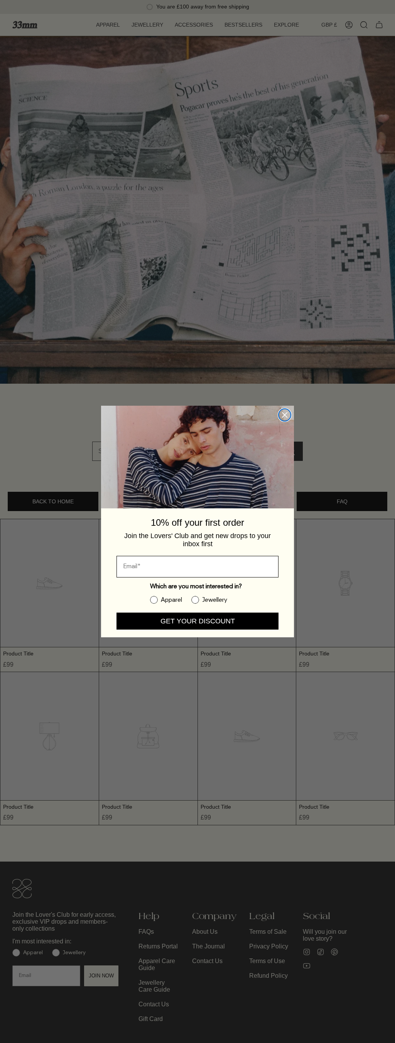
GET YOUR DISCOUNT (197, 621)
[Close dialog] (285, 415)
